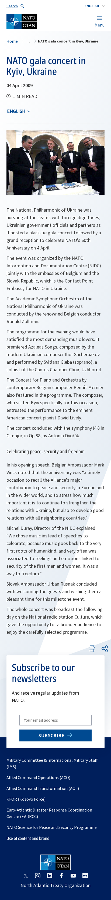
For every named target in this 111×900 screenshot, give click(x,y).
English (16, 111)
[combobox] (95, 6)
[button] (95, 6)
